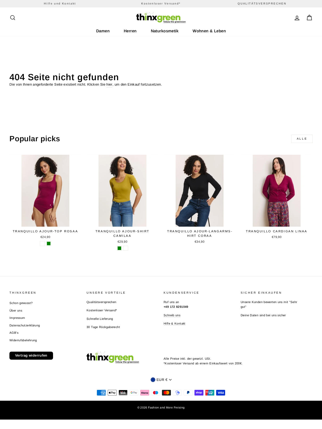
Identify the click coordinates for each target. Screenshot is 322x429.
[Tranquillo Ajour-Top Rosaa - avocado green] (48, 243)
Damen (103, 31)
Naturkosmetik (165, 31)
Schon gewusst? (21, 303)
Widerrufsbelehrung (23, 340)
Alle (302, 138)
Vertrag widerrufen (31, 355)
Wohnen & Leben (209, 31)
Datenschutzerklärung (24, 325)
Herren (130, 31)
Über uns (15, 310)
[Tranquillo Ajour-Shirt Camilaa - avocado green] (119, 248)
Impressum (17, 318)
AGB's (13, 332)
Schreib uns (172, 315)
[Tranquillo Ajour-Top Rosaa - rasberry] (42, 243)
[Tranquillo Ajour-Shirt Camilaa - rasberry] (126, 248)
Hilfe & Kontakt (175, 323)
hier (109, 84)
